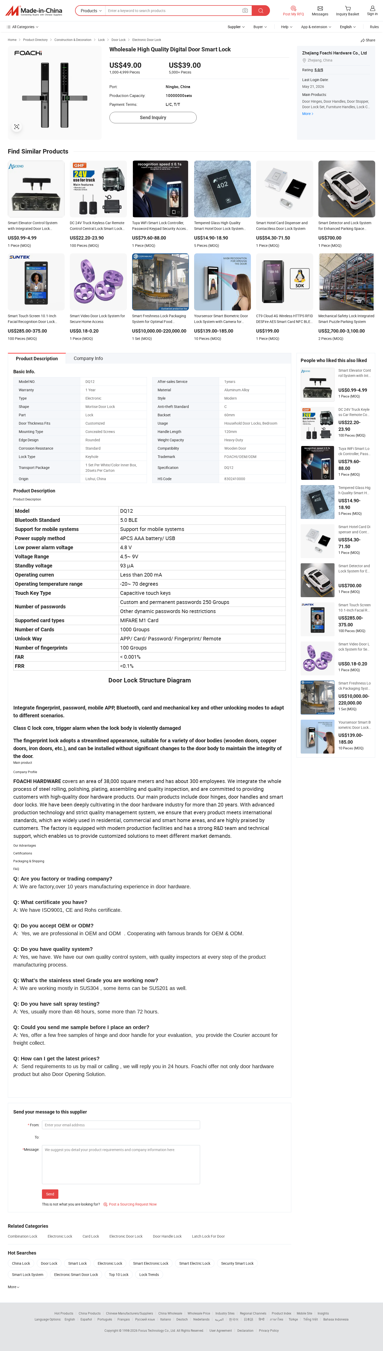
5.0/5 (318, 70)
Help (284, 26)
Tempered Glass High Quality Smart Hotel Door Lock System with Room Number (354, 490)
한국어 (233, 1319)
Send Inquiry (153, 117)
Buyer (258, 26)
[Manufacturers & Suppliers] (33, 10)
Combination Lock (22, 1236)
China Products (90, 1313)
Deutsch (182, 1319)
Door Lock (49, 1263)
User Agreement (220, 1330)
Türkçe (293, 1319)
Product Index (281, 1313)
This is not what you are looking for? (71, 1204)
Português (104, 1319)
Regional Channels (253, 1313)
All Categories (23, 26)
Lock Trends (149, 1274)
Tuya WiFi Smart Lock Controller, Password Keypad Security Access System (354, 451)
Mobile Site (304, 1313)
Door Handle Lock (167, 1236)
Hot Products (63, 1313)
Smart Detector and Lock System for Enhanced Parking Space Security (354, 568)
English (70, 1319)
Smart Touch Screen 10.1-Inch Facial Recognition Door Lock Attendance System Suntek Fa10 (354, 607)
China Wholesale (170, 1313)
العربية (219, 1319)
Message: (30, 1149)
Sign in (372, 13)
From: (33, 1124)
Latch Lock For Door (208, 1236)
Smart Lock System (27, 1274)
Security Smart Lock (237, 1263)
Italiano (165, 1319)
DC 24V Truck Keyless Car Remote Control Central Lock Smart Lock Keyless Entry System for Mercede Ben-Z (354, 412)
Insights (323, 1313)
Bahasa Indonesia (336, 1319)
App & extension (314, 26)
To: (37, 1137)
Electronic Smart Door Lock (76, 1274)
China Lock (21, 1263)
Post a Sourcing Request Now (130, 1204)
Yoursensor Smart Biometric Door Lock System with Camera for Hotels (354, 725)
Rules (374, 26)
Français (124, 1319)
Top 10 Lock (118, 1274)
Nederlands (201, 1319)
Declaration (245, 1330)
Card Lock (91, 1236)
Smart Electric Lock (194, 1263)
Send (50, 1193)
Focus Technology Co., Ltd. (157, 1330)
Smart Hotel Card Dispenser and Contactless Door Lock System (354, 529)
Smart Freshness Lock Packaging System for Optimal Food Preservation (354, 686)
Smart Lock (77, 1263)
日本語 (248, 1319)
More (306, 113)
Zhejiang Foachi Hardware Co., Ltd (334, 53)
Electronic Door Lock (126, 1236)
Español (86, 1319)
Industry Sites (224, 1313)
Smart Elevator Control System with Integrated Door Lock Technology (354, 373)
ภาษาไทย (276, 1319)
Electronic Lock (60, 1236)
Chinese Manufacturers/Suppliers (129, 1313)
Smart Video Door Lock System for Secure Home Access (354, 646)
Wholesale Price (199, 1313)
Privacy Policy (269, 1330)
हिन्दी (261, 1319)
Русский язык (145, 1319)
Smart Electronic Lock (150, 1263)
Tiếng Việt (310, 1319)
